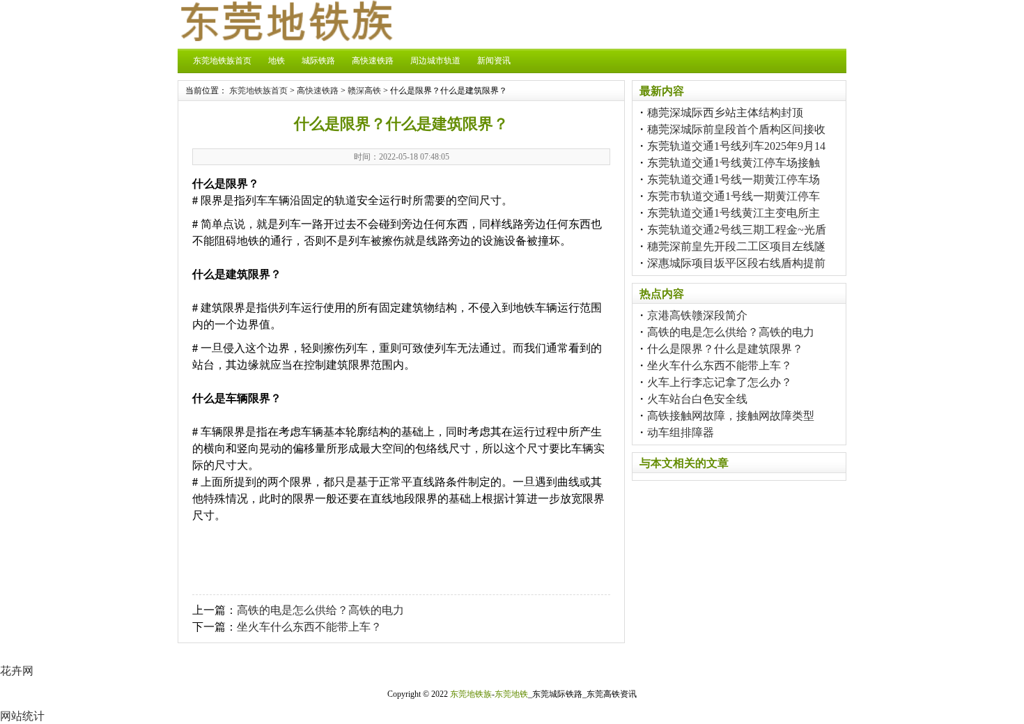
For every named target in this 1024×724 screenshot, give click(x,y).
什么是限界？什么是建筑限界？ (725, 349)
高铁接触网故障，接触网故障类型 (730, 416)
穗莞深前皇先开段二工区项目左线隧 (736, 246)
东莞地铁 (511, 694)
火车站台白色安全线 (697, 399)
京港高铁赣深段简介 (697, 315)
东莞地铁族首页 (222, 61)
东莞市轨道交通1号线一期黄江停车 (733, 196)
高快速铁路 (373, 61)
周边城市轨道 (435, 61)
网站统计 (22, 716)
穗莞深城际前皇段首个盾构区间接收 (736, 129)
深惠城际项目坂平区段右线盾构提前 (736, 263)
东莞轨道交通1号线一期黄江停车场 (733, 179)
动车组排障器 (680, 432)
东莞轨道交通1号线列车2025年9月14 (736, 146)
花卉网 (16, 671)
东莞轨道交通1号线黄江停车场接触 (733, 163)
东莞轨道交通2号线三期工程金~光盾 (736, 230)
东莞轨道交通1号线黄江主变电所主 (733, 213)
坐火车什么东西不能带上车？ (309, 627)
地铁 (276, 61)
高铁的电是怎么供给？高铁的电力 (320, 610)
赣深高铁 (364, 90)
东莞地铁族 (471, 694)
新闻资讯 (494, 61)
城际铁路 (318, 61)
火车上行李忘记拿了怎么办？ (719, 382)
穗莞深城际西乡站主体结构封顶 (725, 112)
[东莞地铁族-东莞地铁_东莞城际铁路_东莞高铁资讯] (286, 37)
